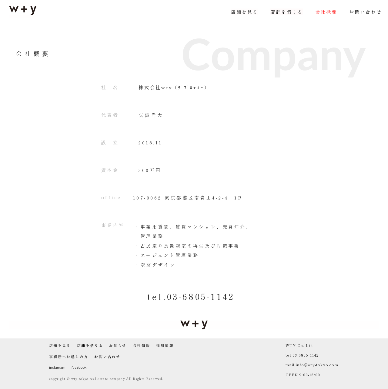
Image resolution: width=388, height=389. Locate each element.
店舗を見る (244, 11)
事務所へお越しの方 (69, 356)
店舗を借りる (286, 11)
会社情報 (141, 345)
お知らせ (118, 345)
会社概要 (326, 11)
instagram (57, 367)
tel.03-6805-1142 (191, 296)
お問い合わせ (365, 11)
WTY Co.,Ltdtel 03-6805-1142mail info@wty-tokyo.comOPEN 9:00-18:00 (312, 360)
